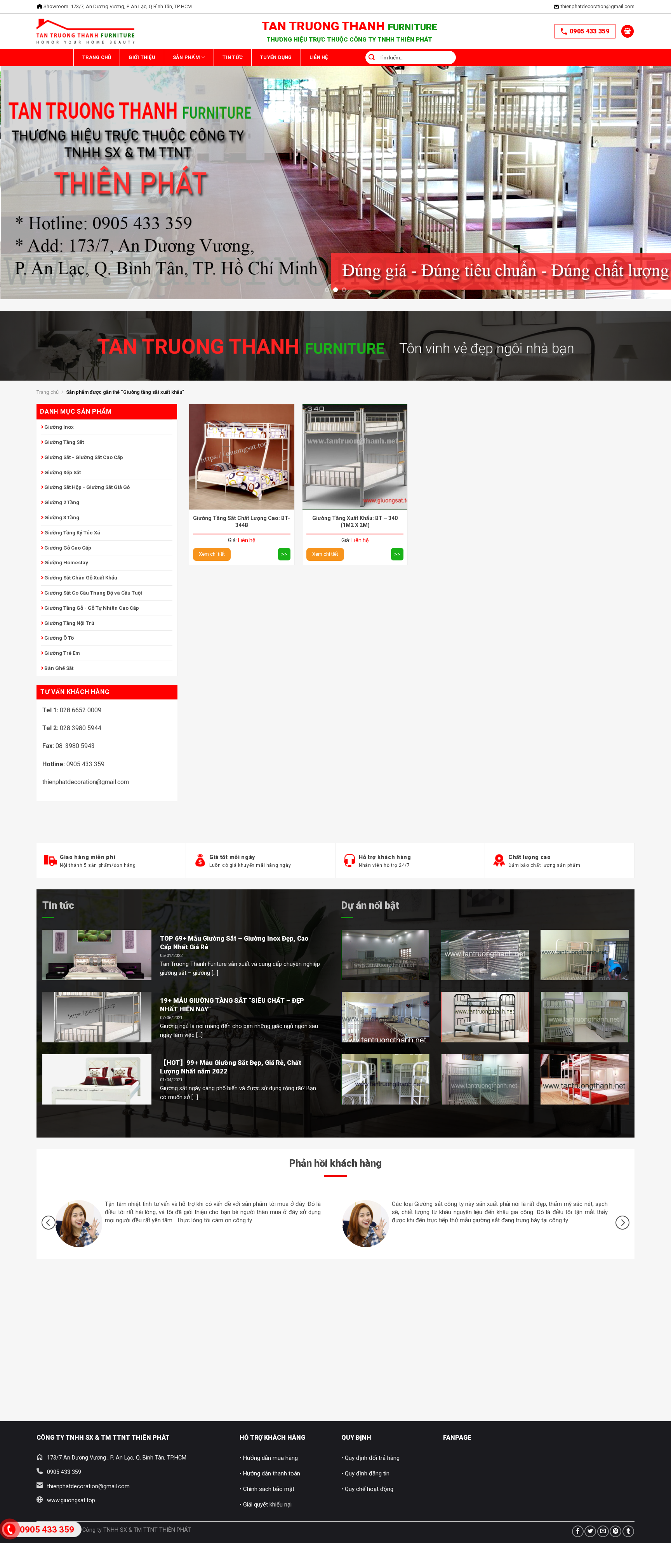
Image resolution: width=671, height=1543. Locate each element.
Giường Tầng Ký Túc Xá (72, 533)
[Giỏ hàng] (627, 31)
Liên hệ (391, 57)
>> (284, 554)
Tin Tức (279, 57)
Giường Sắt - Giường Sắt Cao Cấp (83, 457)
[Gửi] (442, 57)
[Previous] (23, 142)
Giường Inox (59, 427)
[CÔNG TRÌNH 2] (485, 955)
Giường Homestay (66, 562)
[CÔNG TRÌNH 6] (385, 1079)
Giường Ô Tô (59, 638)
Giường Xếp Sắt (62, 472)
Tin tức (58, 905)
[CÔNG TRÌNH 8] (585, 1079)
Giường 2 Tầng (61, 502)
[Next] (648, 142)
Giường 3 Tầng (61, 517)
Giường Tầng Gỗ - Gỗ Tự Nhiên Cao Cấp (91, 608)
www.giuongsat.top (71, 1500)
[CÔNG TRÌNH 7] (485, 1079)
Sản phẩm (219, 57)
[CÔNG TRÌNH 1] (385, 955)
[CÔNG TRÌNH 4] (385, 1017)
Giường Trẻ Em (62, 653)
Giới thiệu (161, 57)
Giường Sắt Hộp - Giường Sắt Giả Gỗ (87, 487)
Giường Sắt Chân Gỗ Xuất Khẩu (80, 578)
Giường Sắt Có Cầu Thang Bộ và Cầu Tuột (93, 593)
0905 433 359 (589, 31)
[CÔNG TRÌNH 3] (585, 955)
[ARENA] (585, 1017)
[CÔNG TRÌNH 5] (485, 1017)
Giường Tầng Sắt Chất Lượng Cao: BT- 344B (241, 521)
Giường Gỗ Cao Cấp (67, 548)
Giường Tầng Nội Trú (69, 623)
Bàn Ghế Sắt (58, 668)
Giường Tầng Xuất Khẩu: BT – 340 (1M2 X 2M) (355, 521)
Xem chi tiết (212, 554)
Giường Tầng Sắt (64, 442)
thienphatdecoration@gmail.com (597, 6)
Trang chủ (103, 57)
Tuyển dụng (335, 57)
